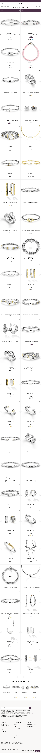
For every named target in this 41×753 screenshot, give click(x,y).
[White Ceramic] (32, 67)
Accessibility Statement (5, 748)
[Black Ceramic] (30, 39)
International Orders (18, 730)
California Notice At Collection (6, 749)
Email (2, 729)
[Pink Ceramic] (29, 39)
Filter (2, 10)
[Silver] (8, 39)
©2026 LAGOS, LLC (15, 749)
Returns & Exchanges (18, 733)
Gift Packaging (17, 728)
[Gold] (30, 398)
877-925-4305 (3, 731)
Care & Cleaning (30, 726)
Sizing (15, 737)
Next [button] (34, 39)
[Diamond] (12, 39)
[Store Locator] (37, 3)
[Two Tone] (10, 39)
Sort (22, 10)
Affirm (15, 724)
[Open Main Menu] (2, 3)
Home (2, 6)
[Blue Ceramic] (32, 39)
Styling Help (29, 728)
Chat (2, 727)
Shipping (16, 735)
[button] (31, 37)
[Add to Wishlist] (19, 13)
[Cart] (39, 3)
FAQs (15, 726)
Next (27, 677)
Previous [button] (27, 39)
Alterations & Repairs (31, 724)
